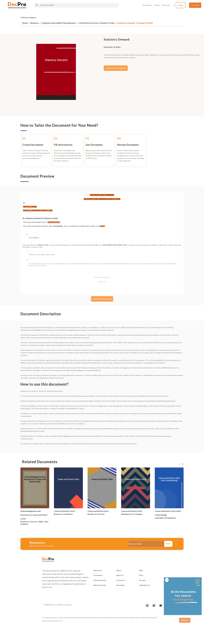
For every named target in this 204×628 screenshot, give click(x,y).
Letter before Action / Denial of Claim (96, 23)
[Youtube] (160, 605)
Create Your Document (116, 68)
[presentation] (180, 464)
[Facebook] (147, 605)
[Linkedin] (154, 605)
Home (25, 23)
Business (34, 23)
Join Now (184, 620)
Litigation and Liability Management (59, 23)
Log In (180, 5)
